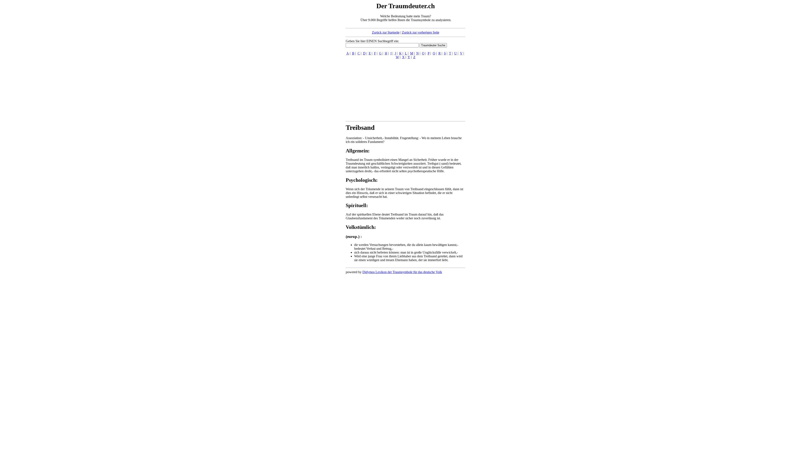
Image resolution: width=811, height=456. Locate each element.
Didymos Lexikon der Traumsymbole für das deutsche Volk (402, 272)
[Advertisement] (320, 65)
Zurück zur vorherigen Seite (420, 32)
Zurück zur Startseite (386, 32)
